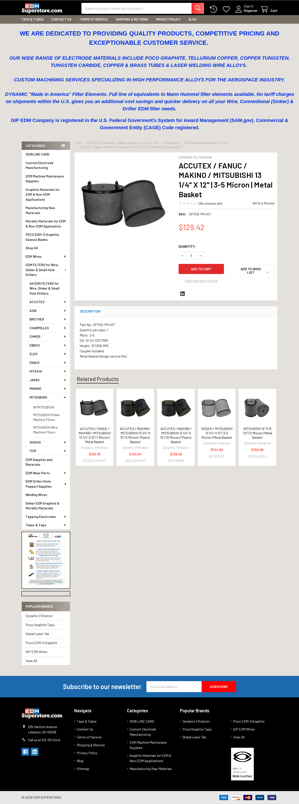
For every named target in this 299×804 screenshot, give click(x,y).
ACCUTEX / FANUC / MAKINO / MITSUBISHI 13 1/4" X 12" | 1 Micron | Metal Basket (95, 435)
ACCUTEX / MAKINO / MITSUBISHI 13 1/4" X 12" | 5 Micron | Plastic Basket (135, 435)
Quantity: (187, 246)
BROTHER (37, 319)
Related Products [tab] (98, 379)
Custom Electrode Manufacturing (39, 165)
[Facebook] (25, 752)
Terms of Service (93, 19)
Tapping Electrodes (41, 517)
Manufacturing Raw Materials (40, 210)
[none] (125, 203)
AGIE (33, 311)
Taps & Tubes (32, 19)
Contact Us (61, 19)
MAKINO (35, 388)
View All (31, 661)
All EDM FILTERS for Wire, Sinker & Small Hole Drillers (45, 288)
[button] (46, 560)
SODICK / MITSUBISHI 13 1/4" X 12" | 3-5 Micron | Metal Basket (216, 432)
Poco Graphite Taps (40, 625)
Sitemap (83, 768)
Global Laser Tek (37, 634)
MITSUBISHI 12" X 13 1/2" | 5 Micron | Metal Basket (257, 432)
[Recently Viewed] (214, 9)
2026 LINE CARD (37, 154)
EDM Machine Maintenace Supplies (45, 178)
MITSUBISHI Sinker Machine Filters (46, 417)
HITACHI (36, 371)
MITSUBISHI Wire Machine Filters (45, 429)
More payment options (201, 280)
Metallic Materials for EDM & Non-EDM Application (46, 223)
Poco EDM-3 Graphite (41, 643)
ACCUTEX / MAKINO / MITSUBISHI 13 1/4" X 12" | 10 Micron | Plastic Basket (176, 435)
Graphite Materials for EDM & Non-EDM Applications (43, 194)
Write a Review (264, 203)
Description (90, 311)
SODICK (35, 442)
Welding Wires (36, 495)
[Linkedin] (182, 294)
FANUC (35, 363)
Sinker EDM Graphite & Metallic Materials (43, 505)
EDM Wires (34, 256)
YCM (33, 451)
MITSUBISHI (38, 397)
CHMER (35, 336)
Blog (192, 19)
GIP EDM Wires (36, 652)
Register (251, 10)
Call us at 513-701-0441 (44, 740)
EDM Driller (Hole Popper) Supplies (39, 483)
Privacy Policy (168, 19)
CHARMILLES (39, 328)
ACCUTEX (37, 302)
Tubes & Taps (36, 525)
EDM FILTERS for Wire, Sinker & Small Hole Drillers (42, 270)
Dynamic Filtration (39, 616)
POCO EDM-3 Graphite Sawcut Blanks (42, 237)
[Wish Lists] (227, 9)
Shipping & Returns (132, 19)
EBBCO (35, 345)
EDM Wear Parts (38, 473)
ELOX (33, 354)
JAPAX (35, 380)
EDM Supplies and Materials (39, 462)
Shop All (32, 248)
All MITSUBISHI (43, 407)
